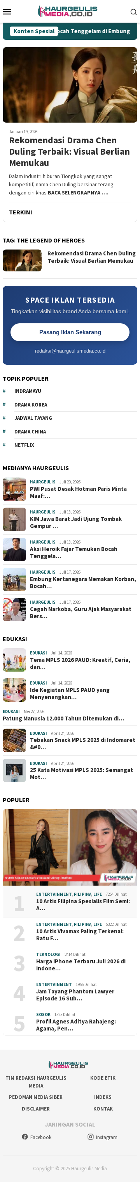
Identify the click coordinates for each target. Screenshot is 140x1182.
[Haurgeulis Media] (70, 10)
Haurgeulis (43, 482)
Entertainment (54, 894)
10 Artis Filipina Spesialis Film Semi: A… (83, 905)
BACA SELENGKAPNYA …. (78, 192)
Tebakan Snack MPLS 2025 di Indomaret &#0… (82, 743)
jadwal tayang (33, 418)
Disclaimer (36, 1108)
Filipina (82, 894)
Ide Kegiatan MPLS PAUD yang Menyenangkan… (70, 693)
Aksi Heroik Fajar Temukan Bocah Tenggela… (73, 553)
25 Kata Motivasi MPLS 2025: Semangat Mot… (81, 774)
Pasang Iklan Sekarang (70, 332)
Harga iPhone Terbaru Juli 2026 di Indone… (81, 965)
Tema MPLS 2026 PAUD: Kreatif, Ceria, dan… (80, 663)
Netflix (24, 445)
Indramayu (27, 391)
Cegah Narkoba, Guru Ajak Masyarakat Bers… (80, 613)
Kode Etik (103, 1078)
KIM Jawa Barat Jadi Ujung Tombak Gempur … (76, 522)
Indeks (103, 1097)
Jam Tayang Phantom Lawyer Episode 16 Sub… (75, 995)
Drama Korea (30, 404)
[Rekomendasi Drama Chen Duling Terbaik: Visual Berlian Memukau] (70, 85)
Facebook (40, 1137)
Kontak (103, 1108)
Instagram (106, 1137)
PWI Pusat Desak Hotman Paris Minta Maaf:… (78, 492)
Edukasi (38, 653)
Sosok (43, 1014)
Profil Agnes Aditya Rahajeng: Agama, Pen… (76, 1025)
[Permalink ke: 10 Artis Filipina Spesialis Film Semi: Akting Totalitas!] (70, 847)
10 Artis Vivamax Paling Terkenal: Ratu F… (80, 935)
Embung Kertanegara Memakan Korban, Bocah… (83, 583)
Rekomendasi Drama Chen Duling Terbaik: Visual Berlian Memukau (69, 151)
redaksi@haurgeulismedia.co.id (70, 351)
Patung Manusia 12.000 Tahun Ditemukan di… (63, 718)
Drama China (30, 431)
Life (97, 894)
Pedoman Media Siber (36, 1097)
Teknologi (48, 954)
